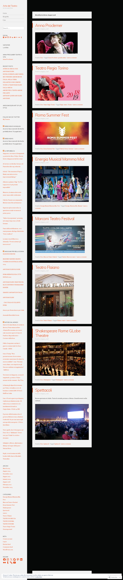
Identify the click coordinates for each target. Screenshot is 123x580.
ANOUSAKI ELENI (8, 71)
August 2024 (6, 471)
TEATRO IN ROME (8, 524)
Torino (70, 104)
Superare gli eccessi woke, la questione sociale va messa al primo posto (12, 210)
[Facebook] (4, 559)
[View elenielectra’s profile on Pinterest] (10, 37)
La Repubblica (10, 151)
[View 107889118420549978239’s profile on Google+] (17, 37)
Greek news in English (13, 126)
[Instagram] (7, 559)
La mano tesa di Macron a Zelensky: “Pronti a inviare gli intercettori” (12, 241)
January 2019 (7, 479)
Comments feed (8, 547)
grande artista (62, 57)
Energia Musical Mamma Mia (48, 206)
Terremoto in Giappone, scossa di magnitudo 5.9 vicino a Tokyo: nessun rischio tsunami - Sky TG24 (13, 377)
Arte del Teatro (10, 5)
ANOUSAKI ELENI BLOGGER (11, 269)
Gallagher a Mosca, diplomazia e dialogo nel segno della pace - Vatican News (12, 445)
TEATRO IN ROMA (8, 521)
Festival (62, 149)
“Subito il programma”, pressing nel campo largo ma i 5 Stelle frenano (13, 220)
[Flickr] (4, 562)
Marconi (69, 257)
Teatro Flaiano (47, 267)
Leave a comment (72, 57)
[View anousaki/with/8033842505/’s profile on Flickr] (19, 37)
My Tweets (6, 119)
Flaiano (59, 320)
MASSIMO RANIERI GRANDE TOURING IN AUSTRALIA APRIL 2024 (13, 261)
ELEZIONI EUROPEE (9, 254)
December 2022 (8, 474)
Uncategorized (7, 529)
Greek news (9, 138)
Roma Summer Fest (52, 115)
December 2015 (7, 487)
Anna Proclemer (48, 25)
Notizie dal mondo (11, 322)
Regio (61, 104)
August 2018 (6, 482)
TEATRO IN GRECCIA (9, 518)
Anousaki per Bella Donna (14, 251)
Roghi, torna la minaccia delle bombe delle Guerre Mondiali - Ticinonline (12, 456)
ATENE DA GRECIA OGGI (10, 69)
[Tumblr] (7, 562)
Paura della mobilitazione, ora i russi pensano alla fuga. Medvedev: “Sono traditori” (13, 231)
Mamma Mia (73, 206)
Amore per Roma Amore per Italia (13, 310)
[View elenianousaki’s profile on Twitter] (6, 37)
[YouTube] (14, 562)
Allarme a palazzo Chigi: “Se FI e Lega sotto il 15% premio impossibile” (12, 184)
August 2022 (6, 476)
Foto (4, 20)
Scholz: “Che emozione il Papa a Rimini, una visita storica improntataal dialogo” (12, 174)
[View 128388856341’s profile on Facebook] (3, 37)
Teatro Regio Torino (51, 68)
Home (5, 13)
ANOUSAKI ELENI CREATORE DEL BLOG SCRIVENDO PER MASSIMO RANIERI (13, 284)
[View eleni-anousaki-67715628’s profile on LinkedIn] (12, 37)
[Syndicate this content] (3, 126)
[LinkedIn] (21, 559)
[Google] (14, 559)
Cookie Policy (38, 577)
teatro (65, 104)
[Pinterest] (17, 559)
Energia (67, 206)
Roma (66, 149)
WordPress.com (8, 550)
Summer (71, 149)
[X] (11, 559)
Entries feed (6, 544)
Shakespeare (47, 380)
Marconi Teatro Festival (54, 218)
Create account (7, 539)
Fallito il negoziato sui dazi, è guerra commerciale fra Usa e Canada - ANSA (12, 346)
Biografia (6, 17)
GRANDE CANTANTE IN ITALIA (12, 292)
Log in (5, 541)
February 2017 (7, 484)
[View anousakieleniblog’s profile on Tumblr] (21, 37)
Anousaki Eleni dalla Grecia (11, 315)
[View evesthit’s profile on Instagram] (8, 37)
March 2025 (6, 468)
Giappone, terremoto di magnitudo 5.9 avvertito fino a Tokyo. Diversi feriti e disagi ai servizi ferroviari (13, 156)
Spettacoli (43, 390)
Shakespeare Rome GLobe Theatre (57, 333)
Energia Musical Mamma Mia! (59, 159)
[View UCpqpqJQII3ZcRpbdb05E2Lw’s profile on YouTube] (14, 37)
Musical (80, 206)
